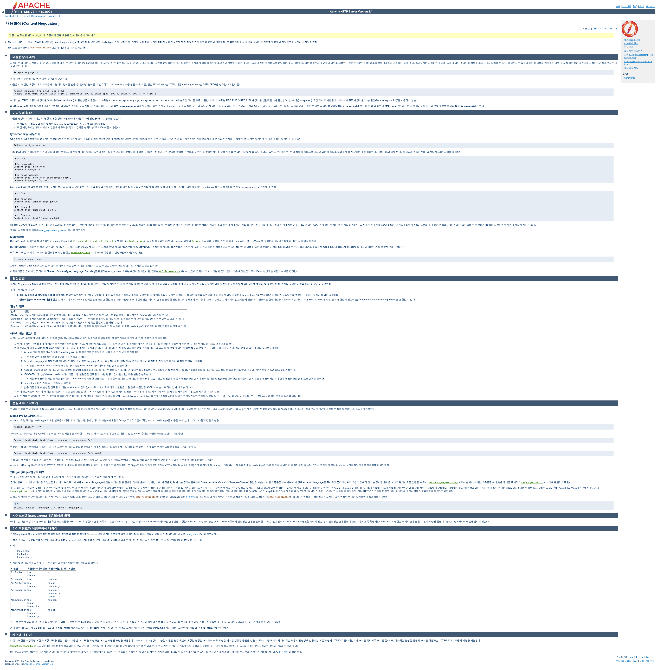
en (595, 28)
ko (611, 28)
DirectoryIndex (80, 252)
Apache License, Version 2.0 (38, 664)
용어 (641, 6)
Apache (9, 16)
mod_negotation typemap (53, 230)
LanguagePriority (532, 482)
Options (196, 241)
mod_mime (192, 534)
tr (616, 28)
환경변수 (191, 496)
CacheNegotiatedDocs (23, 646)
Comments (629, 77)
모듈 (618, 6)
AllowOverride (135, 241)
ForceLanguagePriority (443, 482)
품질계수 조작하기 (633, 51)
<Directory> (80, 241)
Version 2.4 (54, 16)
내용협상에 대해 (632, 39)
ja (605, 28)
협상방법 (628, 47)
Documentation (38, 16)
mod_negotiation (40, 47)
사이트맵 (650, 6)
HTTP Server (21, 16)
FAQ (635, 6)
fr (600, 28)
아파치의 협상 (631, 43)
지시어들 (626, 6)
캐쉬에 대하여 (631, 68)
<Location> (96, 241)
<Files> (109, 241)
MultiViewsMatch (169, 271)
